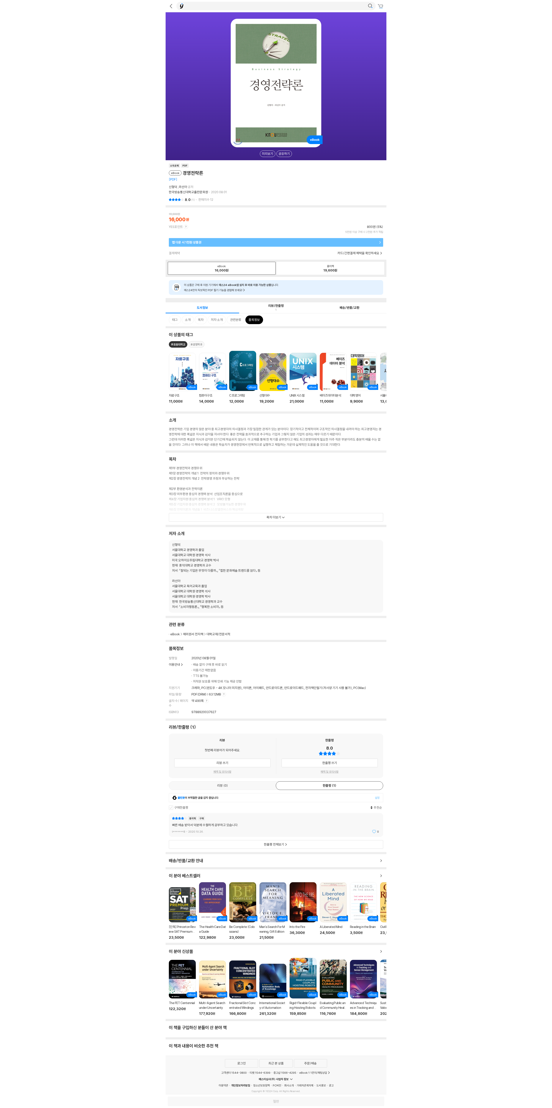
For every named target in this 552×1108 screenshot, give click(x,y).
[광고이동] (370, 6)
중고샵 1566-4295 (284, 1072)
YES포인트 (176, 227)
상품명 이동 (182, 380)
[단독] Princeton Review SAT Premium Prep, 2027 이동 (182, 913)
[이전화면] (171, 6)
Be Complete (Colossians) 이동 (242, 911)
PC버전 (277, 1085)
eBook (175, 634)
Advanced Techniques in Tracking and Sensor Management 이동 (363, 988)
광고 (331, 1085)
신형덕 (173, 187)
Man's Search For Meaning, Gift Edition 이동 (272, 911)
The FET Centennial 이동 (182, 988)
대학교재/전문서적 (218, 634)
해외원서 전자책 (193, 634)
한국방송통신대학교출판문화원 (188, 192)
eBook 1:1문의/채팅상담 (313, 1072)
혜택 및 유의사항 (222, 771)
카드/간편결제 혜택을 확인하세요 (358, 253)
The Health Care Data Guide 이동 (212, 911)
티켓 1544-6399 (260, 1072)
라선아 (183, 187)
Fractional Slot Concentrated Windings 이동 (242, 988)
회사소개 (289, 1085)
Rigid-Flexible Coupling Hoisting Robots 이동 (303, 987)
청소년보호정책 (261, 1085)
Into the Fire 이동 (303, 911)
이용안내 (174, 664)
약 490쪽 (197, 701)
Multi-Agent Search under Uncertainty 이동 (212, 988)
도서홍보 (321, 1085)
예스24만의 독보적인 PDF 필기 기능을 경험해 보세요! (213, 290)
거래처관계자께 (305, 1085)
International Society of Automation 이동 (272, 990)
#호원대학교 (178, 344)
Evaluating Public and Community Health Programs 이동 (333, 987)
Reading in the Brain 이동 (363, 911)
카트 (381, 6)
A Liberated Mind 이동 (333, 911)
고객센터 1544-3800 (234, 1072)
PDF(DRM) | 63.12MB (206, 694)
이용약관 (223, 1085)
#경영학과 (196, 344)
